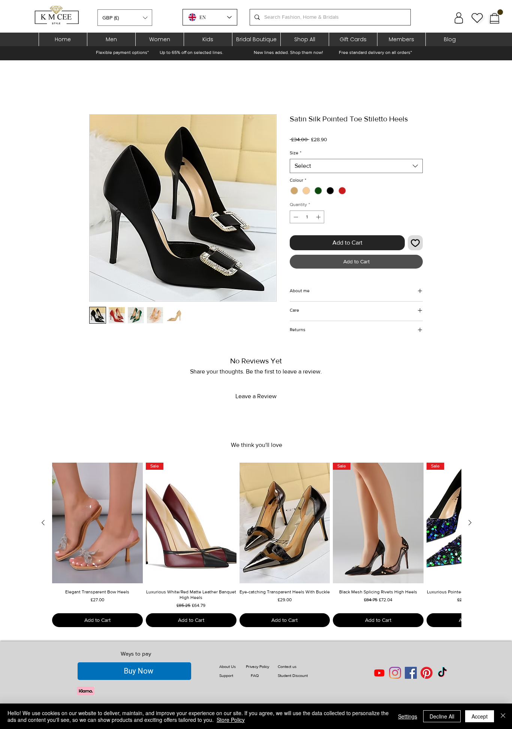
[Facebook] (411, 673)
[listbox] (124, 17)
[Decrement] (295, 217)
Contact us (287, 666)
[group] (257, 544)
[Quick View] (97, 523)
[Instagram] (395, 673)
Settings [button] (407, 716)
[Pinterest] (427, 673)
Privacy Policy (257, 666)
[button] (124, 17)
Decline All (442, 716)
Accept (480, 716)
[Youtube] (379, 673)
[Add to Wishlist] (415, 242)
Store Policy (231, 719)
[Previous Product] (43, 522)
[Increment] (319, 217)
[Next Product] (470, 522)
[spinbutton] (307, 217)
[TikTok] (442, 673)
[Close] (503, 716)
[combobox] (356, 166)
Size (295, 152)
